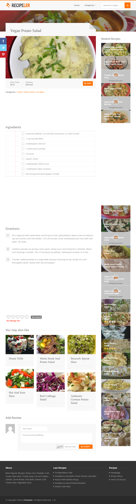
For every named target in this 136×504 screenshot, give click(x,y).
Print (89, 83)
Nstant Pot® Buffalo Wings (67, 479)
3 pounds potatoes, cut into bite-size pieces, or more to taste (52, 133)
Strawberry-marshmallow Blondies (70, 483)
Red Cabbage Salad (48, 397)
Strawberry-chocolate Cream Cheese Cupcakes (75, 476)
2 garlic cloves (32, 159)
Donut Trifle (16, 358)
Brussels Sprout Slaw (80, 360)
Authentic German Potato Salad (79, 399)
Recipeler (28, 500)
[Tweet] (3, 47)
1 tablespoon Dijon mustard (38, 169)
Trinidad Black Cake (63, 473)
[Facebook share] (3, 41)
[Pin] (3, 54)
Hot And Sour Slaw (17, 394)
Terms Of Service (118, 479)
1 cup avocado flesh (34, 139)
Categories (89, 5)
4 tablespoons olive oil (35, 144)
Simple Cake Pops (63, 486)
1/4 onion (30, 154)
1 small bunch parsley (35, 149)
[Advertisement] (51, 109)
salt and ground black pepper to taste (42, 174)
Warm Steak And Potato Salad (50, 360)
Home (77, 5)
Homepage (115, 473)
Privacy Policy (116, 476)
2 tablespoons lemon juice (37, 164)
